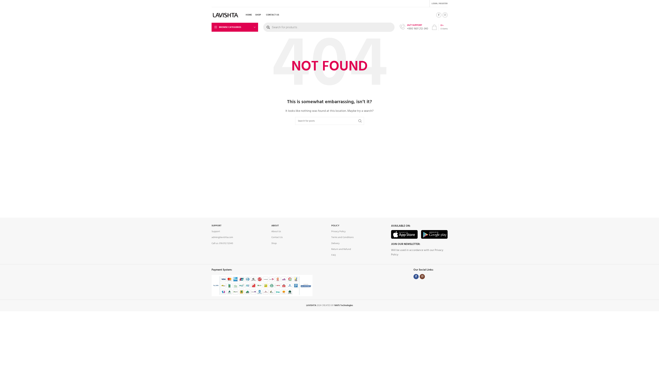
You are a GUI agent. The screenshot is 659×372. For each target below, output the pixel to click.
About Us (276, 232)
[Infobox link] (414, 27)
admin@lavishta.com (222, 237)
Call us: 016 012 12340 (222, 243)
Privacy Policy (338, 232)
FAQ (333, 255)
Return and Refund (341, 249)
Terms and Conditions (342, 237)
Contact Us (277, 237)
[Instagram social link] (445, 15)
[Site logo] (226, 15)
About (275, 226)
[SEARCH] (360, 121)
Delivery (335, 243)
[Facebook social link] (438, 15)
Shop (274, 243)
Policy (335, 226)
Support (216, 226)
